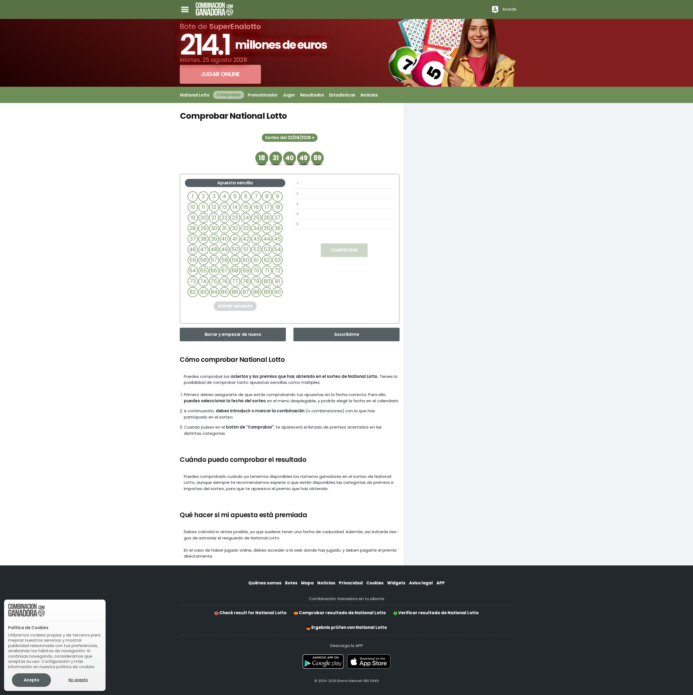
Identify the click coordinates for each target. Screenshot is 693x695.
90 (277, 292)
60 (246, 260)
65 (203, 270)
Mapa (307, 583)
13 (224, 207)
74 (203, 281)
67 (224, 270)
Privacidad (351, 583)
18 (277, 207)
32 (235, 228)
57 (214, 260)
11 (203, 207)
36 (277, 228)
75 (214, 281)
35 (267, 228)
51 (246, 249)
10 (192, 207)
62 (267, 260)
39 (214, 239)
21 (213, 217)
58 (224, 260)
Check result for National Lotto (252, 613)
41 (235, 239)
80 (267, 281)
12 (213, 207)
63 (277, 260)
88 (256, 292)
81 (277, 281)
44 (266, 239)
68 (235, 270)
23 (235, 217)
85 (224, 292)
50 (235, 249)
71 (266, 270)
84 (214, 292)
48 (214, 249)
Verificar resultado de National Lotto (438, 613)
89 (267, 292)
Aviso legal (421, 583)
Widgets (396, 583)
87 (246, 292)
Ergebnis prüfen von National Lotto (348, 627)
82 (192, 292)
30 (214, 228)
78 (246, 281)
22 (224, 217)
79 (256, 281)
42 (246, 239)
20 (203, 217)
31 (224, 228)
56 (203, 260)
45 (277, 239)
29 (203, 228)
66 (214, 270)
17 (266, 207)
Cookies (375, 583)
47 (203, 249)
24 (246, 217)
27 (277, 217)
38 (203, 239)
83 (203, 292)
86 (235, 292)
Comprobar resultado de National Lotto (342, 613)
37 (193, 239)
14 (235, 207)
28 (192, 228)
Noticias (326, 583)
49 (224, 249)
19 (192, 217)
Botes (291, 583)
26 (267, 217)
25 (256, 217)
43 (256, 239)
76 (224, 281)
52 (256, 249)
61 (256, 260)
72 (277, 270)
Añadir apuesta (235, 306)
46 (192, 249)
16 (256, 207)
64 (192, 270)
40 (224, 239)
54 (277, 249)
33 (246, 228)
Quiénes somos (265, 583)
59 (235, 260)
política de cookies (75, 667)
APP (440, 583)
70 (256, 270)
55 (192, 260)
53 (267, 249)
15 (246, 207)
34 (256, 228)
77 (235, 281)
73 (193, 281)
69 (246, 270)
